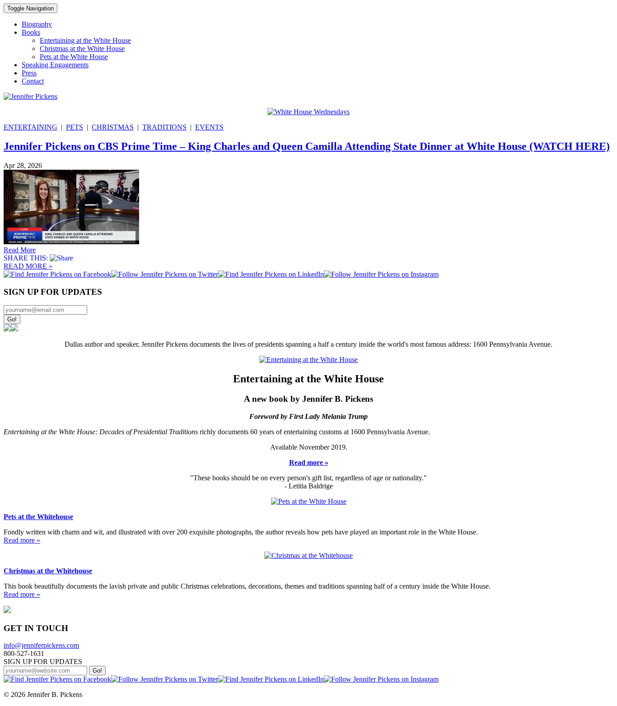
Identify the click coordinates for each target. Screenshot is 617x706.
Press (29, 73)
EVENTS (209, 127)
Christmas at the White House (82, 48)
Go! (12, 319)
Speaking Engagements (55, 65)
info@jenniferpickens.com (41, 645)
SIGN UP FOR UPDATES (43, 661)
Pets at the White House (74, 56)
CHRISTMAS (113, 127)
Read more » (308, 462)
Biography (37, 24)
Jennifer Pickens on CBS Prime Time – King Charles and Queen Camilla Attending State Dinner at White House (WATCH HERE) (307, 146)
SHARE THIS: (27, 258)
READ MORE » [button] (28, 266)
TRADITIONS (164, 127)
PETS (74, 127)
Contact (33, 81)
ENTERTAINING (30, 127)
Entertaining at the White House (85, 40)
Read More (20, 250)
